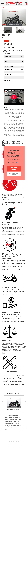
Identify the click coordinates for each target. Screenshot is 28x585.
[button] (6, 440)
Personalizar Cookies (14, 174)
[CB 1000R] (8, 30)
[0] (25, 2)
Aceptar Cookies (14, 168)
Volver (4, 7)
